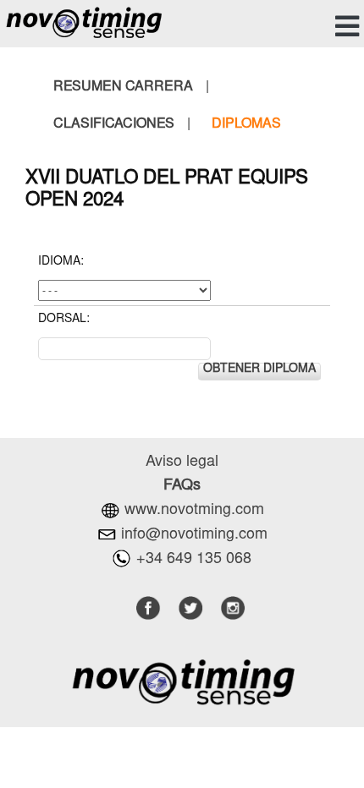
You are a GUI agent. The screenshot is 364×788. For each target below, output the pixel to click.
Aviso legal (182, 462)
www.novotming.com (194, 510)
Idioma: (61, 262)
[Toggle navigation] (344, 26)
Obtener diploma (259, 369)
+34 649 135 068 (193, 559)
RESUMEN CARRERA (123, 87)
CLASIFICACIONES (113, 124)
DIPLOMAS (246, 124)
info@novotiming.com (194, 535)
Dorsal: (64, 320)
